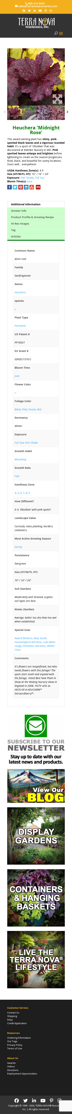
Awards (11, 1063)
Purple (32, 409)
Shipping (12, 1016)
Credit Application (17, 1023)
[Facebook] (24, 10)
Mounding (20, 459)
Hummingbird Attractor (28, 642)
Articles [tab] (16, 236)
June (29, 181)
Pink (24, 409)
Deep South (40, 638)
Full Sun (39, 177)
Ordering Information (19, 1037)
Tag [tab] (13, 230)
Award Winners (23, 638)
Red (39, 409)
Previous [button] (4, 113)
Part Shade (27, 177)
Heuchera (20, 292)
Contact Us (13, 1012)
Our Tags (12, 1041)
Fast (17, 476)
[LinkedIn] (35, 10)
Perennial (20, 325)
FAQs (10, 1019)
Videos (11, 1066)
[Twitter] (29, 10)
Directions (12, 1070)
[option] (36, 77)
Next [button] (67, 113)
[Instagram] (51, 10)
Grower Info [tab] (18, 210)
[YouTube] (40, 10)
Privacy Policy (14, 1045)
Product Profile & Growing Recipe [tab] (32, 217)
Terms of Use (14, 1048)
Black (18, 409)
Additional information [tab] (25, 204)
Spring (18, 547)
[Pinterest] (46, 10)
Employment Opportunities (22, 1073)
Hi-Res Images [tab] (20, 223)
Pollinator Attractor (34, 646)
